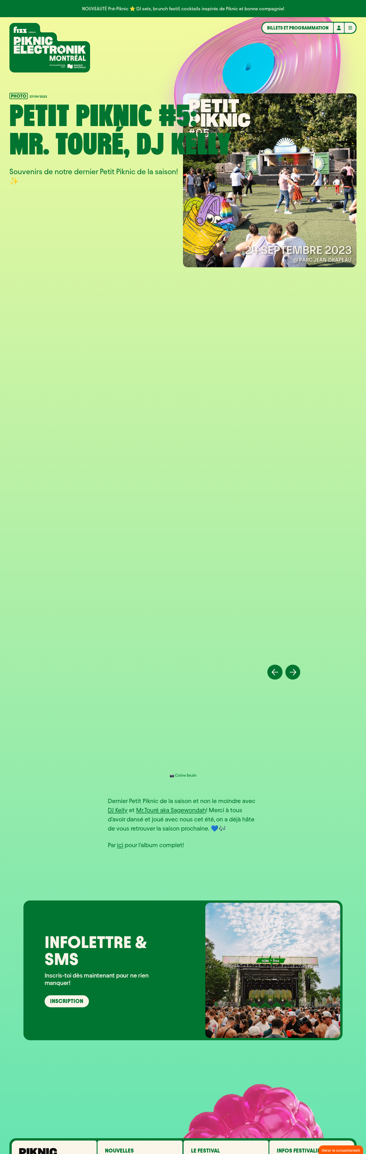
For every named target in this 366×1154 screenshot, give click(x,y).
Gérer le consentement (341, 1150)
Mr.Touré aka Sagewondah (171, 810)
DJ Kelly (118, 810)
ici (120, 845)
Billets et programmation (298, 27)
